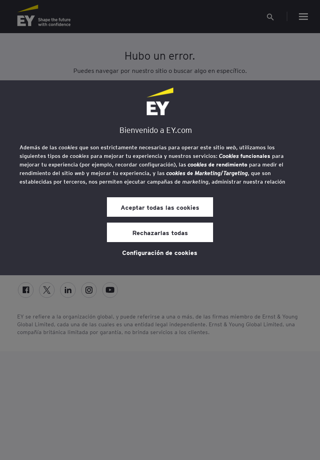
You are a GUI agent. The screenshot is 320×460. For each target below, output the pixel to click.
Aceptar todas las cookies (160, 207)
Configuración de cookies (159, 252)
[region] (160, 177)
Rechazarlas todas (160, 232)
